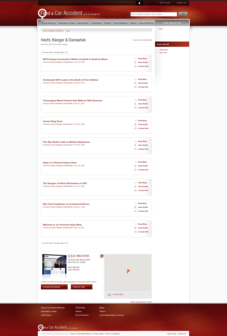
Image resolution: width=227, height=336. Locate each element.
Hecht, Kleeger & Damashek (53, 31)
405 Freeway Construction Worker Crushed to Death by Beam (75, 59)
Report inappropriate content (141, 302)
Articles (78, 311)
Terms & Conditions (112, 334)
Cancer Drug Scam (52, 121)
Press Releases (82, 315)
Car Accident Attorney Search (111, 315)
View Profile (143, 62)
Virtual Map (80, 308)
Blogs (101, 308)
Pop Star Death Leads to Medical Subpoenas (66, 142)
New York (163, 53)
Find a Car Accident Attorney (53, 308)
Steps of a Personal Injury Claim (60, 162)
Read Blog (142, 58)
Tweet (160, 29)
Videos (102, 311)
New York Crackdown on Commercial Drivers (66, 204)
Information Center (49, 311)
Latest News (46, 315)
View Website (73, 270)
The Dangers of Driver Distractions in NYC (65, 183)
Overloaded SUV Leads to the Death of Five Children (70, 80)
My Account (165, 3)
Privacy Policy (98, 334)
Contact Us (182, 3)
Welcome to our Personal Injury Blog (62, 224)
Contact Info (143, 66)
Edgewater (164, 50)
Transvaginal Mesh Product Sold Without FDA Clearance (72, 100)
